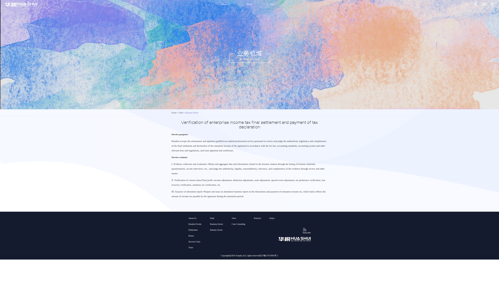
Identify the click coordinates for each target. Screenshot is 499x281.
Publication (193, 230)
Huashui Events (194, 224)
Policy (272, 218)
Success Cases (194, 242)
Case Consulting (238, 224)
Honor (191, 236)
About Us (225, 4)
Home (174, 113)
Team (190, 247)
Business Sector (216, 224)
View (272, 4)
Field (249, 4)
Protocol (257, 218)
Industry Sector (216, 230)
